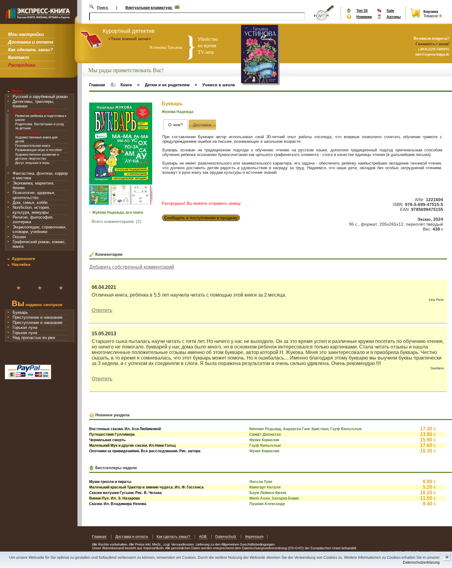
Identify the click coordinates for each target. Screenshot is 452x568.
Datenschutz (226, 537)
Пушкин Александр (267, 504)
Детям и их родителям (34, 111)
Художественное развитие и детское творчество (37, 156)
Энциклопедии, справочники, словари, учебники (39, 229)
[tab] (175, 124)
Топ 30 (362, 11)
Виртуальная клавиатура (149, 8)
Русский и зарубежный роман (40, 96)
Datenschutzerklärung (421, 562)
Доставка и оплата (30, 42)
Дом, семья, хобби (30, 202)
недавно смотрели (37, 304)
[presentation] (175, 125)
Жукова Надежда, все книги (117, 212)
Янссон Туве (260, 482)
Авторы (394, 17)
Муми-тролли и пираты (110, 482)
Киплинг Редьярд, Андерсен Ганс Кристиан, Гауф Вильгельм (305, 429)
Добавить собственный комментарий (131, 267)
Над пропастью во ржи (34, 337)
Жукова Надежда (177, 112)
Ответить (102, 310)
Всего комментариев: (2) (116, 221)
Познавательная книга (32, 145)
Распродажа (21, 65)
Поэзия (19, 237)
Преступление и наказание (37, 317)
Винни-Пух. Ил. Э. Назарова (114, 498)
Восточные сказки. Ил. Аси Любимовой (125, 429)
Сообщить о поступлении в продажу (200, 217)
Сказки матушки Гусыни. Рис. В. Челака (125, 493)
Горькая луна (25, 327)
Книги (17, 91)
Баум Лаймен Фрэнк (267, 493)
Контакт (18, 57)
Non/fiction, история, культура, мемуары (31, 209)
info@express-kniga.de (432, 54)
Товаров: (430, 16)
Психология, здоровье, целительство (34, 195)
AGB (203, 537)
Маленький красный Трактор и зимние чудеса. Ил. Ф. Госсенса (146, 487)
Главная (97, 85)
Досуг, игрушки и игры (32, 163)
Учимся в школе (28, 133)
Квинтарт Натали (264, 487)
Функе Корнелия (264, 440)
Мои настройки (26, 34)
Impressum (254, 537)
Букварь (20, 312)
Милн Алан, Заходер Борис (274, 498)
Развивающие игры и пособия (38, 150)
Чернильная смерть (107, 440)
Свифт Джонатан (265, 434)
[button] (147, 108)
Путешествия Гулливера (112, 434)
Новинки (364, 17)
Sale (390, 11)
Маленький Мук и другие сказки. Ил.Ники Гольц (132, 445)
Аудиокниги (23, 258)
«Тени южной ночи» (129, 38)
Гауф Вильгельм (265, 445)
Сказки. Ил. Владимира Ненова (117, 504)
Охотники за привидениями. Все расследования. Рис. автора (144, 451)
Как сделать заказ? (30, 49)
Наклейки (21, 264)
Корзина (430, 12)
